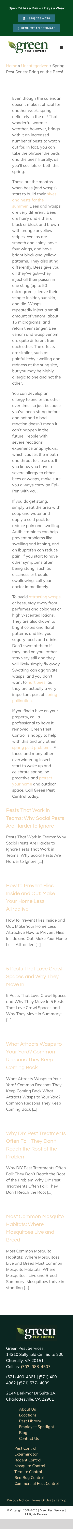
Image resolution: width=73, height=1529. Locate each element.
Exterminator (26, 1454)
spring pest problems (32, 747)
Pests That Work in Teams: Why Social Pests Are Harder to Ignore (35, 818)
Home (11, 65)
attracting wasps (45, 596)
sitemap (60, 1500)
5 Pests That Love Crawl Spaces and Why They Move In (34, 976)
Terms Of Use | (42, 1500)
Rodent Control (27, 1460)
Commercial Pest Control (36, 1483)
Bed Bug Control (29, 1477)
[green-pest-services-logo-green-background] (36, 1327)
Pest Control (25, 1448)
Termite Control (28, 1471)
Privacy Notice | (19, 1500)
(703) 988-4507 (35, 1366)
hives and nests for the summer (34, 200)
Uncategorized (34, 65)
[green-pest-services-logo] (28, 42)
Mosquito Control (29, 1465)
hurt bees (36, 682)
